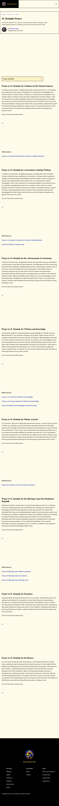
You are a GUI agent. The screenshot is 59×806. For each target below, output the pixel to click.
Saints (16, 14)
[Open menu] (56, 4)
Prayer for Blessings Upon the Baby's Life (15, 580)
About (28, 771)
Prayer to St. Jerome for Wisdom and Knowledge (17, 397)
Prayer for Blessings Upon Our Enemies (14, 576)
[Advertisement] (29, 55)
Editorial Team (14, 28)
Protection (9, 778)
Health (8, 775)
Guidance (9, 781)
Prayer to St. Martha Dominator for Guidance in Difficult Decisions (23, 156)
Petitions (9, 771)
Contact (28, 775)
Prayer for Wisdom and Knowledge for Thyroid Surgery (19, 405)
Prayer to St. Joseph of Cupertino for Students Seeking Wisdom (22, 240)
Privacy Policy (46, 775)
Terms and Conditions (48, 771)
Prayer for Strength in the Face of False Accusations (18, 485)
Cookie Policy (46, 778)
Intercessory (10, 14)
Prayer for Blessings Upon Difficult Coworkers (16, 571)
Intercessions (10, 784)
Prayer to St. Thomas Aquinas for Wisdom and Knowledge (20, 401)
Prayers (3, 14)
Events (8, 787)
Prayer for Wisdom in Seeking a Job (13, 244)
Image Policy (46, 781)
